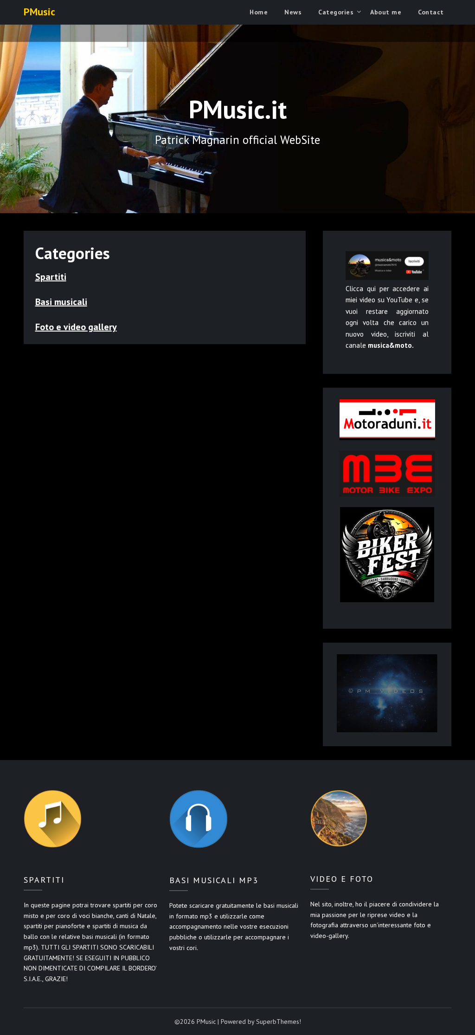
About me (385, 12)
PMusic (39, 11)
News (293, 12)
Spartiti (50, 277)
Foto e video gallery (76, 327)
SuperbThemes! (278, 1021)
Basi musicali (61, 302)
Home (259, 12)
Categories (335, 12)
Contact (431, 12)
